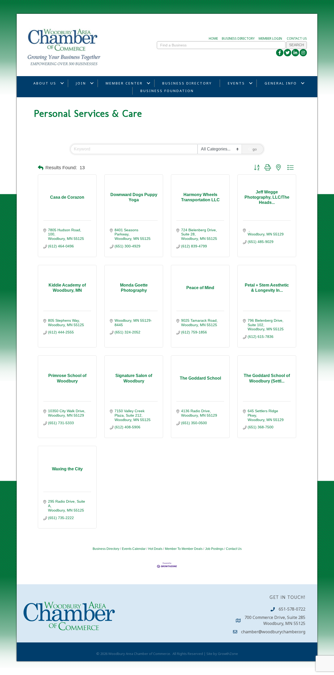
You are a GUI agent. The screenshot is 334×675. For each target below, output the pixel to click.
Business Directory (187, 83)
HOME (213, 38)
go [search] (255, 149)
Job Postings (214, 549)
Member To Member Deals (183, 549)
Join (81, 83)
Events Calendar (134, 549)
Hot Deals (155, 549)
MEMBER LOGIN (270, 38)
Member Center (124, 83)
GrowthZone (228, 653)
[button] (40, 168)
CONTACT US (297, 38)
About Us (44, 83)
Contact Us (234, 549)
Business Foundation (167, 90)
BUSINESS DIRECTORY (238, 38)
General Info (281, 83)
